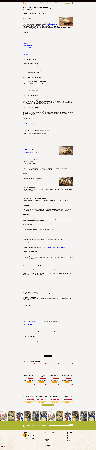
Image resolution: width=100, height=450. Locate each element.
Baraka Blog (61, 433)
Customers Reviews (47, 438)
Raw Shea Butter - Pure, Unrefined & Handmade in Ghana (29, 375)
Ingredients (26, 41)
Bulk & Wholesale (54, 438)
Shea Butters (39, 433)
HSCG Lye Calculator (57, 247)
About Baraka (46, 433)
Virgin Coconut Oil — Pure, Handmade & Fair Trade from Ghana (54, 375)
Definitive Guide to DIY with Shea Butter (46, 340)
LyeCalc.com (63, 247)
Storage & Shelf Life (27, 47)
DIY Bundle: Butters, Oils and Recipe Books (29, 396)
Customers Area (47, 440)
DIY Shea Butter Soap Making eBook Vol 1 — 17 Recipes (41, 396)
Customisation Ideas (28, 45)
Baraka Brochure (47, 439)
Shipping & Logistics (55, 433)
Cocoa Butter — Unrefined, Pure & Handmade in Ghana (67, 375)
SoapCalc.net (50, 247)
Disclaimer (26, 54)
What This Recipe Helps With (29, 36)
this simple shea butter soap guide (51, 24)
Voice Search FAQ (27, 49)
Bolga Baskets (39, 438)
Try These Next (27, 52)
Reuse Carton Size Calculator (62, 437)
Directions (26, 43)
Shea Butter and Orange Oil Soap (30, 321)
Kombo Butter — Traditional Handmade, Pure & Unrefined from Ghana (41, 376)
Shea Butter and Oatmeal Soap (29, 331)
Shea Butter (26, 123)
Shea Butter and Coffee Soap (29, 327)
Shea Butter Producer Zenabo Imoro (51, 261)
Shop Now (29, 273)
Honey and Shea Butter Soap (29, 324)
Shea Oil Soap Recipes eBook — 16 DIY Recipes (67, 396)
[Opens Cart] (72, 3)
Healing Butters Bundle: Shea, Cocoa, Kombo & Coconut (54, 396)
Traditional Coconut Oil (28, 152)
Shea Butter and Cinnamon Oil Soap (30, 318)
